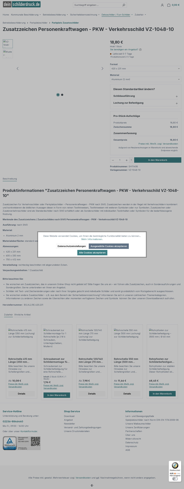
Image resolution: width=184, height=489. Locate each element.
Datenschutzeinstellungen (72, 246)
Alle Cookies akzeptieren (92, 252)
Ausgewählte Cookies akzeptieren (109, 246)
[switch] (175, 478)
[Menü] (179, 462)
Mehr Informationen (91, 239)
